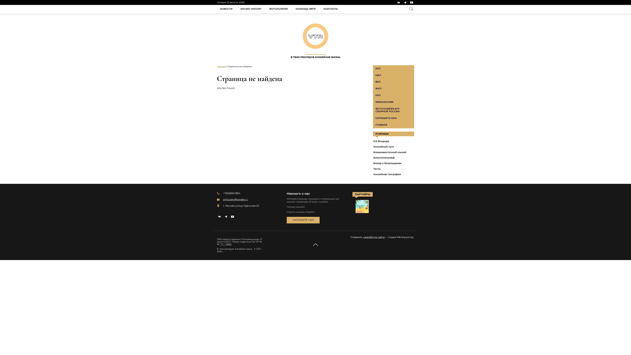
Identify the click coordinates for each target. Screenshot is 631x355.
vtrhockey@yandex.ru (235, 199)
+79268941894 (231, 193)
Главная (221, 66)
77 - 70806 (226, 244)
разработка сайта (374, 237)
